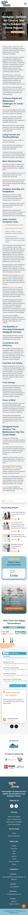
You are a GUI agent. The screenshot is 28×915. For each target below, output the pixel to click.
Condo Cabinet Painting (14, 824)
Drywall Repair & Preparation (14, 822)
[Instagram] (16, 806)
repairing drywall (13, 287)
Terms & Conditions (14, 861)
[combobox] (14, 501)
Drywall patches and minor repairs (14, 228)
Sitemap (14, 864)
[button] (25, 3)
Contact (14, 859)
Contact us (5, 487)
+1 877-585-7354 (14, 886)
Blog (14, 851)
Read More (14, 519)
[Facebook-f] (12, 806)
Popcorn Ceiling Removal (14, 819)
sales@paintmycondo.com (14, 894)
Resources (14, 848)
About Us (14, 856)
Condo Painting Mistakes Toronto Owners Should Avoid (18, 514)
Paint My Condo (14, 467)
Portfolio (14, 846)
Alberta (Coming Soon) (14, 836)
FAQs (14, 853)
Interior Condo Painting (14, 816)
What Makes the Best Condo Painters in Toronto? (17, 546)
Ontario (14, 833)
